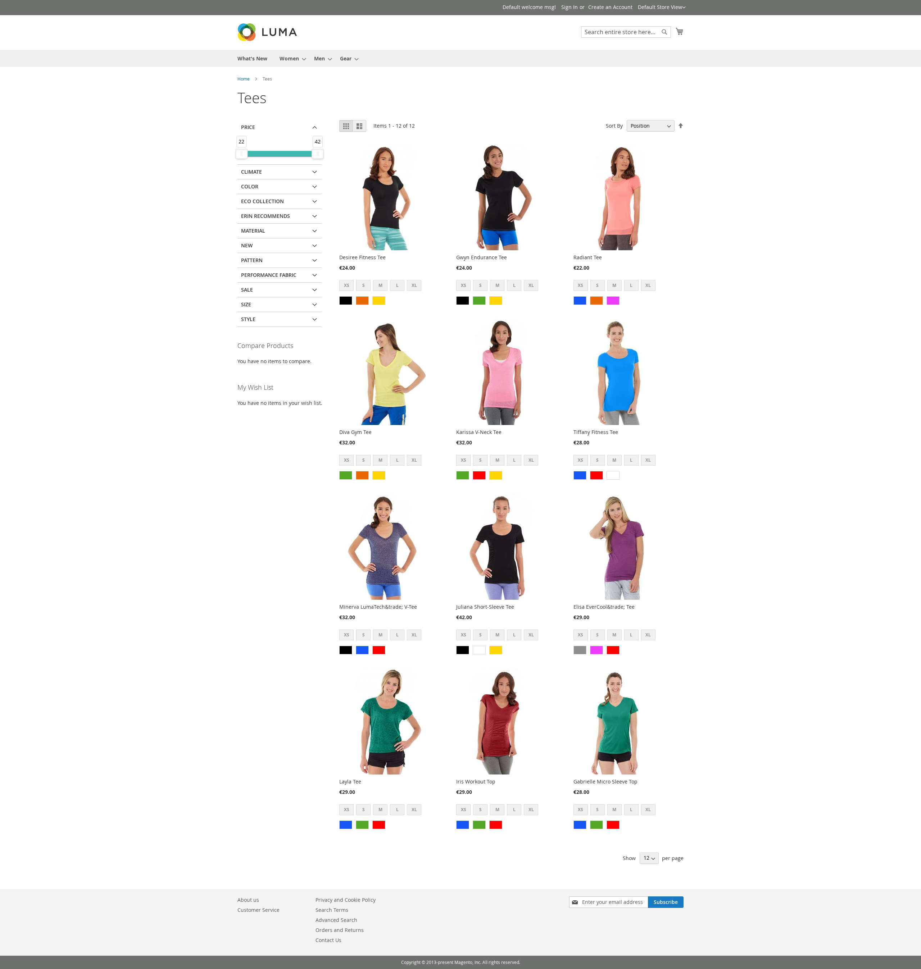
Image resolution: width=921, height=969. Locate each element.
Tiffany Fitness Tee (595, 432)
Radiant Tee (587, 257)
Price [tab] (248, 127)
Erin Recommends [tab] (265, 215)
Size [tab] (246, 304)
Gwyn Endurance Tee (481, 257)
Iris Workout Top (475, 781)
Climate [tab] (251, 171)
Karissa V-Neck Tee (479, 432)
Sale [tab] (247, 289)
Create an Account (610, 7)
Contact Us (328, 940)
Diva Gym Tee (355, 432)
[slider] (241, 154)
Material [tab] (253, 230)
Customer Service (258, 909)
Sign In (569, 7)
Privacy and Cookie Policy (346, 899)
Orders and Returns (340, 930)
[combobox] (626, 32)
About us (248, 899)
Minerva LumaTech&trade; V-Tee (378, 606)
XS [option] (346, 285)
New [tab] (247, 245)
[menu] (460, 58)
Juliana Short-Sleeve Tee (485, 606)
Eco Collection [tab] (262, 201)
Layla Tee (350, 781)
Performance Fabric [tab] (268, 274)
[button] (662, 8)
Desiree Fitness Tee (362, 257)
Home (243, 79)
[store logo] (268, 32)
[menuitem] (252, 58)
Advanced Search (336, 920)
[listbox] (382, 286)
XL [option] (414, 285)
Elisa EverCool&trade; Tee (604, 606)
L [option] (397, 285)
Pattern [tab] (252, 260)
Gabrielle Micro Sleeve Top (605, 781)
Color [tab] (249, 186)
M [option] (380, 285)
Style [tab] (248, 319)
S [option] (363, 285)
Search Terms (332, 909)
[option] (345, 300)
